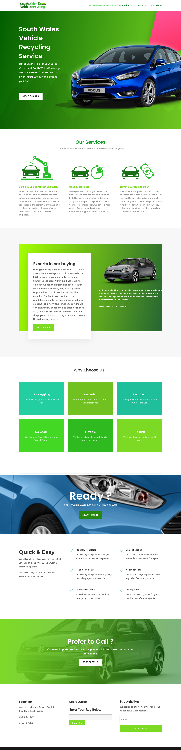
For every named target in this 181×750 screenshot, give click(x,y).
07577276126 (90, 662)
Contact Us (142, 5)
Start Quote (156, 5)
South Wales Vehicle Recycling (102, 5)
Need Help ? (43, 327)
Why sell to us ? (126, 5)
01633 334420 (30, 96)
